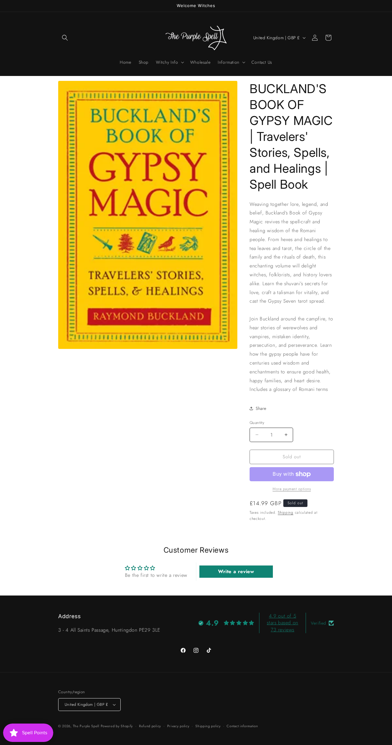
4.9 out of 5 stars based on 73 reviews (282, 622)
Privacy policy (178, 726)
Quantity (257, 422)
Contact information (242, 726)
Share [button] (261, 408)
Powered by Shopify (117, 726)
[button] (65, 37)
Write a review (236, 571)
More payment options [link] (292, 489)
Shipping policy (208, 726)
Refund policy (150, 726)
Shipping (285, 512)
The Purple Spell (86, 726)
